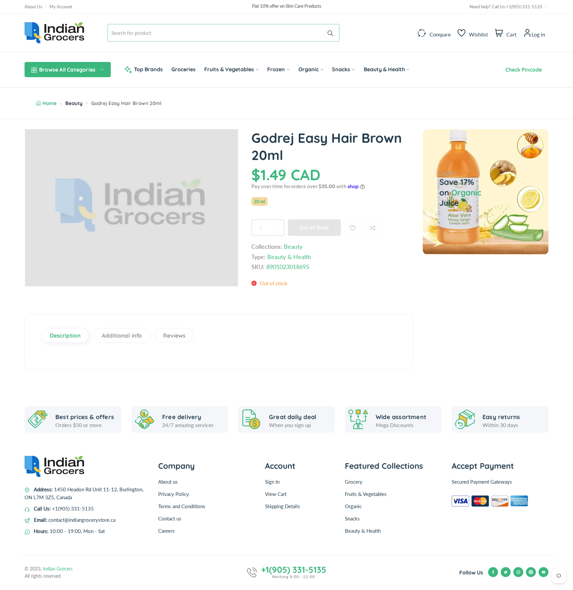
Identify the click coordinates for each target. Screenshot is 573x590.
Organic (353, 506)
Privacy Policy (173, 494)
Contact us (169, 518)
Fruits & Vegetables (366, 494)
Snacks (352, 518)
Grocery (353, 482)
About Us (33, 6)
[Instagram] (518, 572)
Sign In (272, 482)
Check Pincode (522, 69)
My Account (60, 6)
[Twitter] (506, 572)
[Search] (331, 33)
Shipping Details (282, 506)
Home (49, 103)
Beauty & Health (363, 531)
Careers (166, 531)
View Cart (275, 494)
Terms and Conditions (181, 506)
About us (168, 482)
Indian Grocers (58, 568)
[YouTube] (543, 572)
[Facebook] (493, 572)
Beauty (74, 103)
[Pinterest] (531, 572)
